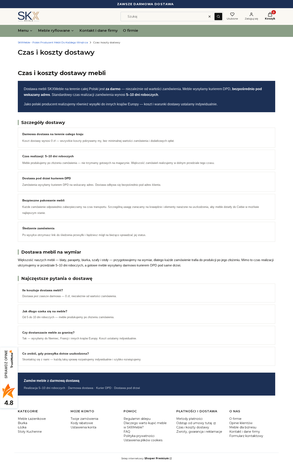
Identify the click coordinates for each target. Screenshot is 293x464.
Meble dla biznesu (242, 427)
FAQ (127, 432)
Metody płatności (189, 419)
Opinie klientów (240, 423)
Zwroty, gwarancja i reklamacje (199, 432)
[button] (218, 16)
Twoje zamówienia (84, 419)
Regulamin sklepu (137, 419)
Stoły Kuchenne (30, 432)
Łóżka (22, 427)
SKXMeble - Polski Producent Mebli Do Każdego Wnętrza (53, 42)
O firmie (235, 419)
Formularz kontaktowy (246, 436)
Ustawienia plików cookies (143, 440)
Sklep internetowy (145, 458)
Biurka (22, 423)
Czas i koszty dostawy (192, 427)
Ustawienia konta (83, 427)
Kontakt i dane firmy (244, 432)
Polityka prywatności (139, 436)
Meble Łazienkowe (32, 419)
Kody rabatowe (82, 423)
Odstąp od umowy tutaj (194, 423)
